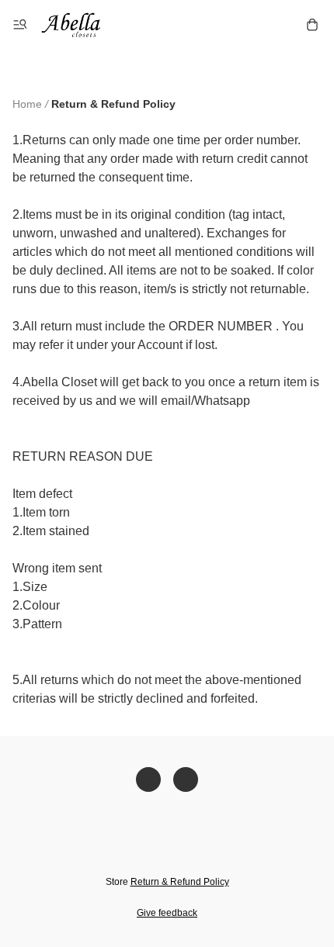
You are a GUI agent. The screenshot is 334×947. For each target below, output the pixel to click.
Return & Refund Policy (179, 881)
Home (27, 104)
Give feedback (167, 912)
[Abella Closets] (77, 24)
